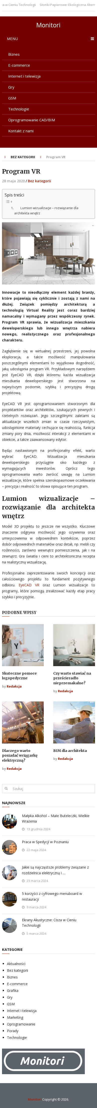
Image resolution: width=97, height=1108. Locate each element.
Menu (12, 38)
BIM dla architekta (70, 750)
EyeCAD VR (29, 585)
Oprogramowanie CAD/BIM (31, 119)
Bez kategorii (23, 157)
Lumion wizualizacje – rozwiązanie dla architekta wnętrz (46, 210)
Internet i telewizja (24, 76)
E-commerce (19, 65)
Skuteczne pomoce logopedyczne (19, 676)
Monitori (48, 25)
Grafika (12, 990)
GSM (12, 97)
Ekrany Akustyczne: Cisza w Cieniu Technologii (49, 923)
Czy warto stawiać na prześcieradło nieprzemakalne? (72, 678)
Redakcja (14, 686)
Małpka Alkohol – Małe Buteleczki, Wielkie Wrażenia (56, 818)
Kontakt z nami (21, 130)
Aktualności (16, 963)
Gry (11, 87)
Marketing (15, 1017)
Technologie (18, 108)
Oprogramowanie (21, 1024)
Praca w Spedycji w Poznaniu (45, 841)
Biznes (14, 54)
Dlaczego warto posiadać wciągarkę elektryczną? (20, 755)
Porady (12, 1030)
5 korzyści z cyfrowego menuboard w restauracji (52, 896)
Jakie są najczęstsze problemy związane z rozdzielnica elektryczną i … (55, 870)
